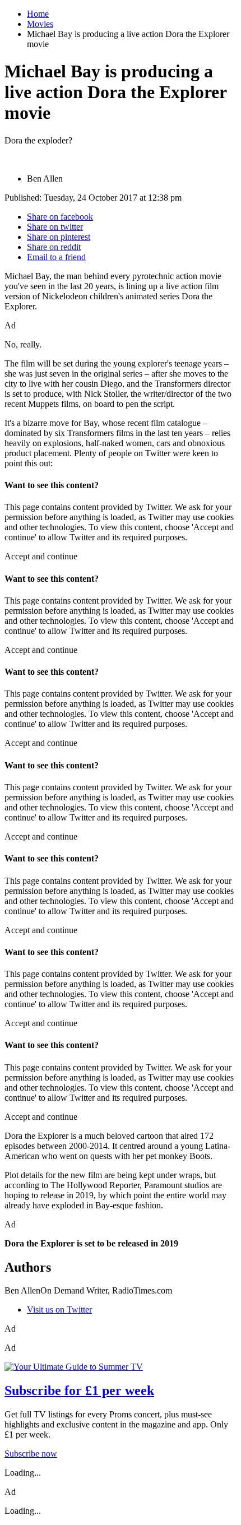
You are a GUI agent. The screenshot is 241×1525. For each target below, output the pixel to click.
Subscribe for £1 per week (79, 1390)
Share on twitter (55, 226)
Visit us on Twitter (59, 1309)
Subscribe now (30, 1453)
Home (38, 13)
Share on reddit (54, 247)
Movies (40, 24)
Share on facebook (60, 216)
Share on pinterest (58, 237)
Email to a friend (56, 257)
